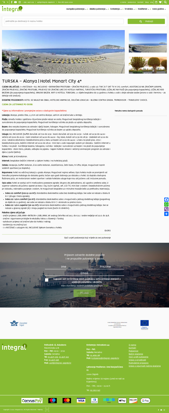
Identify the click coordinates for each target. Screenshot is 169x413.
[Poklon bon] (156, 2)
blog (147, 2)
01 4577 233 (53, 357)
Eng (151, 2)
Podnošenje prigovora (138, 363)
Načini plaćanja (136, 354)
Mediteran (143, 9)
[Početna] (12, 9)
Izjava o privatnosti (137, 360)
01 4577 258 (54, 360)
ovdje (105, 286)
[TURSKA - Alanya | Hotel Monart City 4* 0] (63, 58)
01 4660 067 (95, 355)
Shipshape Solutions (47, 410)
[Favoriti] (160, 2)
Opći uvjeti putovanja (138, 357)
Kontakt (141, 2)
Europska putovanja (75, 9)
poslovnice (132, 2)
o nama (123, 2)
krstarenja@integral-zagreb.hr (105, 358)
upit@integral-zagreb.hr (46, 2)
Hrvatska (129, 9)
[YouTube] (16, 2)
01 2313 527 (95, 390)
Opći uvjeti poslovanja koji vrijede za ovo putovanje (87, 238)
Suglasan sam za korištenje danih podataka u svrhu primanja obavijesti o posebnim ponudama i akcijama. (87, 280)
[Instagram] (20, 2)
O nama (132, 345)
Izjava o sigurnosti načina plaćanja (145, 366)
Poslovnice (133, 351)
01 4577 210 (64, 357)
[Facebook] (12, 2)
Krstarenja (115, 9)
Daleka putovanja (98, 9)
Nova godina (158, 9)
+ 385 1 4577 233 (28, 2)
